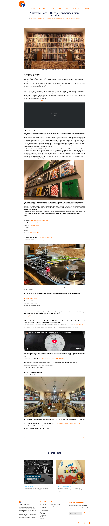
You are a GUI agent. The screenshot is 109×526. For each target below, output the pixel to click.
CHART (68, 8)
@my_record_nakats (35, 232)
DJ (38, 18)
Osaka (60, 18)
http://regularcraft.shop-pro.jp (44, 237)
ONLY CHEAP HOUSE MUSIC (52, 18)
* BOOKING (86, 8)
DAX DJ (52, 8)
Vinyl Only (77, 18)
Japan (40, 18)
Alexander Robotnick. (78, 324)
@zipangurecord (35, 225)
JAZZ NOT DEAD (43, 506)
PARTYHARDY (43, 507)
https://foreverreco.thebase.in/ (41, 235)
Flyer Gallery (42, 513)
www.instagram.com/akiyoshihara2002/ (33, 100)
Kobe (44, 18)
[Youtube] (84, 523)
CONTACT (42, 518)
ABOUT (41, 516)
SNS (64, 18)
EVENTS (33, 8)
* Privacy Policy (43, 515)
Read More (27, 492)
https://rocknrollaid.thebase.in (45, 218)
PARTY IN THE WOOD (44, 510)
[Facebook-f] (87, 523)
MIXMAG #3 (29, 486)
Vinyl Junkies (71, 18)
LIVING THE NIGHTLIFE (65, 486)
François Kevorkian (30, 316)
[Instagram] (78, 523)
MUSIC (75, 8)
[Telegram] (89, 523)
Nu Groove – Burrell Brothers (31, 298)
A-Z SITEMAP (43, 504)
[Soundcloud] (81, 523)
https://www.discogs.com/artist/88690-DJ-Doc (53, 358)
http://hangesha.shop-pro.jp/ (41, 222)
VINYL (60, 8)
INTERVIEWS (42, 8)
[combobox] (81, 3)
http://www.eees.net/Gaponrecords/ (39, 220)
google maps (34, 227)
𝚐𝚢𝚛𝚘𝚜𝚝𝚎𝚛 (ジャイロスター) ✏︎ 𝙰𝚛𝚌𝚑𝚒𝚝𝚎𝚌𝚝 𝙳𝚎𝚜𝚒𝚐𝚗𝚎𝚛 (66, 423)
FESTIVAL (42, 509)
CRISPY (41, 512)
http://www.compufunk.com (42, 240)
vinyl (66, 18)
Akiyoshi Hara (33, 18)
